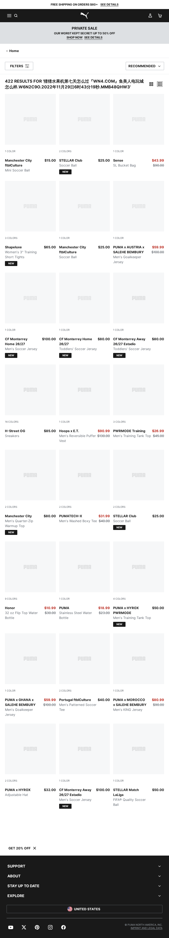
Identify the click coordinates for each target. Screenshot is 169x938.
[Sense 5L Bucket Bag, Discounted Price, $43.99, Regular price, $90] (138, 131)
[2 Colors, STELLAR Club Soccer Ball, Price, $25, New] (84, 134)
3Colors (11, 237)
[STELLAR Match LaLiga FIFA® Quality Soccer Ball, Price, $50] (138, 765)
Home (14, 51)
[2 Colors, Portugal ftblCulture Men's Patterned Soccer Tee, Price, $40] (84, 672)
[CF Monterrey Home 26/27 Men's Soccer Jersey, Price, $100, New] (30, 315)
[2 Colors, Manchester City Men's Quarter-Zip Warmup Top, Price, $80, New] (30, 492)
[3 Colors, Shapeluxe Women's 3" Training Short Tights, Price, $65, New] (30, 223)
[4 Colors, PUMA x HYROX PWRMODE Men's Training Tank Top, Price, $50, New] (138, 584)
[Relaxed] (159, 84)
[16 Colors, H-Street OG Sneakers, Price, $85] (30, 401)
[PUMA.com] (84, 16)
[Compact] (151, 84)
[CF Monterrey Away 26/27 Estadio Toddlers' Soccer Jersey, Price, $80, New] (138, 315)
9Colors (11, 598)
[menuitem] (11, 927)
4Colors (119, 598)
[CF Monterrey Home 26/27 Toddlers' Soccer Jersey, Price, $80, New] (84, 315)
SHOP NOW (75, 37)
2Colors (65, 151)
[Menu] (9, 16)
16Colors (12, 421)
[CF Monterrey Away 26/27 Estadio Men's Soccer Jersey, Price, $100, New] (84, 766)
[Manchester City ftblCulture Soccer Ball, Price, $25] (84, 220)
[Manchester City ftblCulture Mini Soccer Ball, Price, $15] (30, 133)
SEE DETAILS (109, 4)
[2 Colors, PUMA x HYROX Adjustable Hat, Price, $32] (30, 760)
